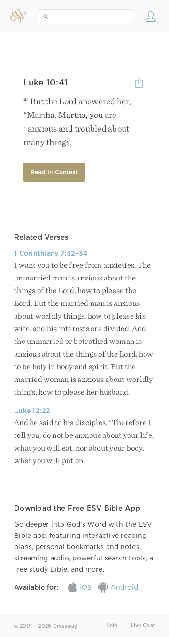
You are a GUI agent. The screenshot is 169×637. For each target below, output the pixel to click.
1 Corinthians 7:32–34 (51, 253)
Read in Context (54, 172)
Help (112, 625)
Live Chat (143, 625)
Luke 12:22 (32, 410)
